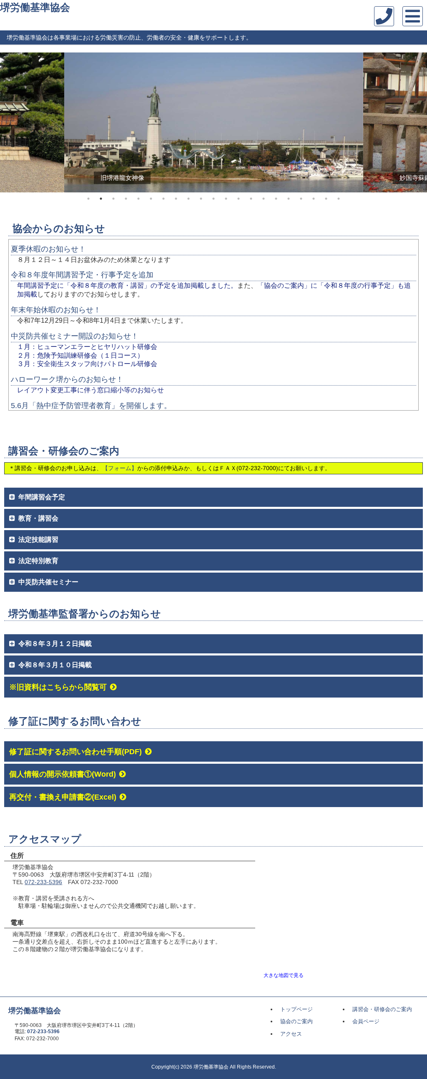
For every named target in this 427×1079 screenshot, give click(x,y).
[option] (213, 122)
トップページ (296, 1009)
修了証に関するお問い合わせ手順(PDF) (75, 751)
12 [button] (226, 198)
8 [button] (176, 198)
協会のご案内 (296, 1021)
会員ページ (365, 1021)
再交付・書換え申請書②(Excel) (62, 796)
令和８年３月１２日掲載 (55, 643)
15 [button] (263, 198)
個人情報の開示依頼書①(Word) (62, 774)
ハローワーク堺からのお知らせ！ (67, 379)
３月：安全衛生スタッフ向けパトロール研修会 (87, 363)
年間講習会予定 (41, 497)
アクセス (291, 1034)
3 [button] (113, 198)
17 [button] (288, 198)
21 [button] (338, 198)
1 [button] (88, 198)
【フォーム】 (119, 468)
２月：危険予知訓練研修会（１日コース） (80, 355)
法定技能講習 (38, 539)
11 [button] (213, 198)
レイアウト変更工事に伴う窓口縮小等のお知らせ (90, 390)
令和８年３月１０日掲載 (55, 664)
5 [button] (138, 198)
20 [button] (326, 198)
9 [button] (188, 198)
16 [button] (276, 198)
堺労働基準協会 (35, 7)
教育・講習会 (38, 518)
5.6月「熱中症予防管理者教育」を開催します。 (91, 405)
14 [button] (251, 198)
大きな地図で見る (284, 975)
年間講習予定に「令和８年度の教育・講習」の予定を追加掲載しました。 (127, 285)
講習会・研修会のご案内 (382, 1009)
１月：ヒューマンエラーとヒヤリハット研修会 (87, 346)
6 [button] (151, 198)
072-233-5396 (43, 882)
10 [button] (201, 198)
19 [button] (313, 198)
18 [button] (301, 198)
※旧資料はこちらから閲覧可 (58, 687)
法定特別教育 (38, 560)
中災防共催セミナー (48, 582)
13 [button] (238, 198)
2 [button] (101, 198)
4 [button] (126, 198)
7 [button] (163, 198)
